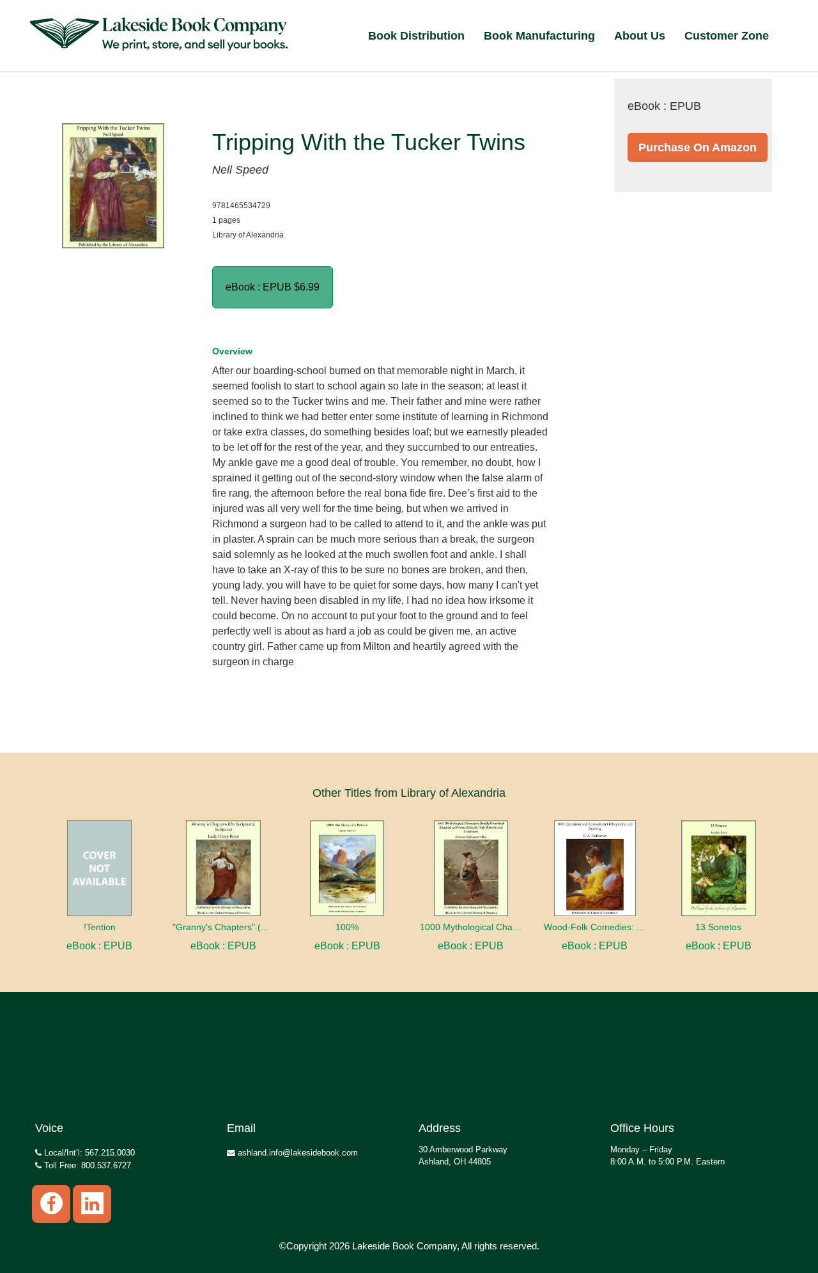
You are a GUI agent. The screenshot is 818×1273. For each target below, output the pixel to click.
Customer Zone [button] (726, 35)
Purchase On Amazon (697, 147)
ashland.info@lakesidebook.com (296, 1152)
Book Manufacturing (539, 35)
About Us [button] (639, 35)
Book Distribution (416, 35)
